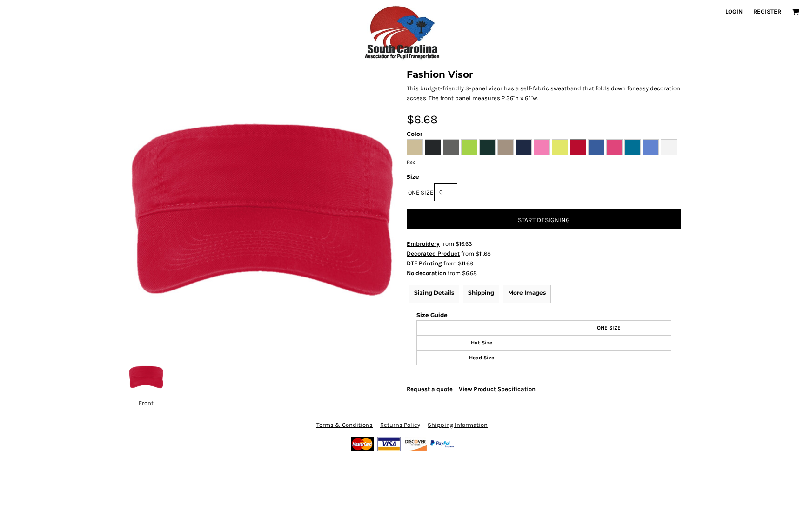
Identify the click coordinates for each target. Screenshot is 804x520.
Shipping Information (458, 424)
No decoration (426, 273)
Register (767, 11)
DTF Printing (424, 263)
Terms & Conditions (344, 424)
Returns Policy (400, 424)
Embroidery (423, 243)
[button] (795, 11)
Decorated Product (433, 253)
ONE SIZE (420, 192)
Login (734, 11)
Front (146, 402)
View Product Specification (497, 388)
